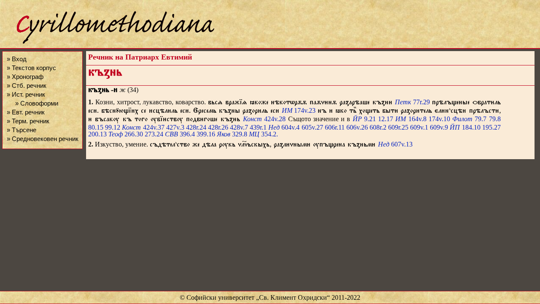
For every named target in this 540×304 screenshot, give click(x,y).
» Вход (17, 58)
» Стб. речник (26, 85)
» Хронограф (25, 76)
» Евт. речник (26, 112)
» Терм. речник (28, 121)
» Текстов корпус (31, 67)
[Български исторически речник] (108, 42)
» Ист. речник (26, 94)
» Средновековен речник (42, 138)
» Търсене (21, 129)
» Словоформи (36, 103)
